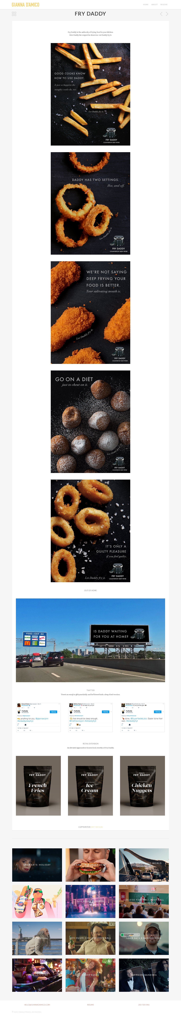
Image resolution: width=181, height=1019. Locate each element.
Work (146, 5)
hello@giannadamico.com (37, 1005)
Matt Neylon (97, 827)
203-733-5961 (143, 1005)
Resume (164, 5)
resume (90, 1005)
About (154, 5)
